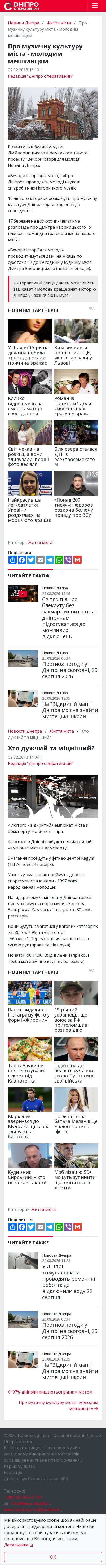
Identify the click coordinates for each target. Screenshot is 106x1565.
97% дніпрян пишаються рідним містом (52, 1392)
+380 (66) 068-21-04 (23, 1497)
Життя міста (59, 23)
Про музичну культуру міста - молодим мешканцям (58, 1405)
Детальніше (16, 1545)
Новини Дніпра (24, 23)
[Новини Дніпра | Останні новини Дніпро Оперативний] (21, 6)
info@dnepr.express (29, 1503)
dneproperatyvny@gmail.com (32, 1509)
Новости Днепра (25, 731)
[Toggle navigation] (94, 6)
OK (53, 1557)
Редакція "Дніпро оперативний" (40, 76)
